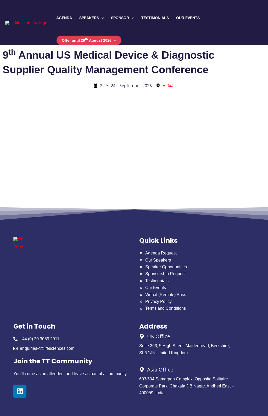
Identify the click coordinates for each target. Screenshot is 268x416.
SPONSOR (120, 18)
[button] (101, 18)
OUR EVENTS (188, 18)
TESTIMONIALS (155, 18)
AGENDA (64, 18)
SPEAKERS (89, 18)
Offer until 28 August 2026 (86, 39)
